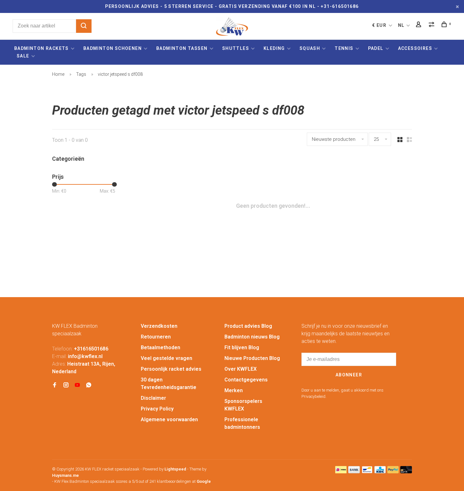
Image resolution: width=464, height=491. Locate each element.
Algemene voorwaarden (169, 419)
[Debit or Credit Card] (406, 472)
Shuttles (235, 48)
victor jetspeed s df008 (120, 74)
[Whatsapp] (88, 385)
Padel (376, 48)
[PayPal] (393, 472)
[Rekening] (419, 25)
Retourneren (156, 337)
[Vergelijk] (432, 25)
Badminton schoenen (112, 48)
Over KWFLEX (240, 369)
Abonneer (349, 374)
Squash (310, 48)
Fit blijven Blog (241, 347)
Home (58, 74)
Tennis (344, 48)
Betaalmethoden (160, 347)
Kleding (274, 48)
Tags (81, 74)
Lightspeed (175, 469)
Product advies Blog (248, 326)
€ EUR (380, 25)
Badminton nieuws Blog (252, 337)
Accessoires (415, 48)
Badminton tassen (182, 48)
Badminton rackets (41, 48)
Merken (233, 390)
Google (204, 481)
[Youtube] (77, 385)
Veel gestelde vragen (166, 358)
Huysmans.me (65, 475)
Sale (23, 55)
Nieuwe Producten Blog (252, 358)
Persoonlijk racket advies (171, 369)
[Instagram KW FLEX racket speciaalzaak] (65, 385)
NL (401, 25)
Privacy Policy (157, 409)
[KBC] (380, 472)
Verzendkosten (159, 326)
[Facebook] (54, 385)
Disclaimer (153, 398)
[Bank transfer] (354, 472)
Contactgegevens (246, 380)
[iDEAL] (341, 472)
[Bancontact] (367, 472)
